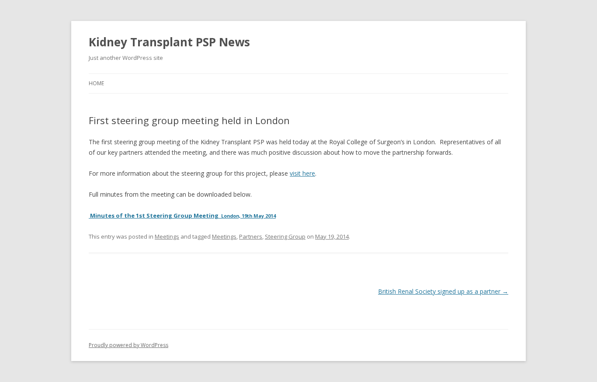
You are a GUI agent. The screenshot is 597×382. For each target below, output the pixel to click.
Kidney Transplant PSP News (169, 42)
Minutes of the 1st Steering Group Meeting (182, 215)
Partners (250, 236)
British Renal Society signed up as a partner (443, 291)
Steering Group (285, 236)
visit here (302, 173)
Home (96, 83)
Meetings (167, 236)
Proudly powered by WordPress (128, 345)
